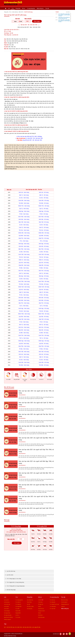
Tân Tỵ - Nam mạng (24, 338)
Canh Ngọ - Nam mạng (24, 308)
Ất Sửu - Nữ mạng (43, 295)
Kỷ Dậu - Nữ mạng (43, 251)
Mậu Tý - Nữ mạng (43, 195)
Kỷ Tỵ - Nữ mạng (44, 305)
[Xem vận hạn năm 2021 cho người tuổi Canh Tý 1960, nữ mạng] (11, 409)
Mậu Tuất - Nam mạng (24, 222)
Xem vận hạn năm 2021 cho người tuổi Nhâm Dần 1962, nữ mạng (36, 427)
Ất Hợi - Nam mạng (23, 321)
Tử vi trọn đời (18, 617)
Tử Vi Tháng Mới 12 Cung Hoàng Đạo (16, 586)
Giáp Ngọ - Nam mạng (24, 211)
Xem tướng (40, 602)
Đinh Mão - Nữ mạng (44, 300)
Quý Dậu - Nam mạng (24, 316)
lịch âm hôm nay (10, 627)
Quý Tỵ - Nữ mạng (43, 208)
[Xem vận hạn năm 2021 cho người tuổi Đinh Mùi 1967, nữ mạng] (11, 479)
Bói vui (23, 8)
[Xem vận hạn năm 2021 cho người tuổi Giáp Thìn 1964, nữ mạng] (11, 455)
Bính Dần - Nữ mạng (44, 297)
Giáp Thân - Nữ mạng (44, 346)
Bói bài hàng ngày (41, 617)
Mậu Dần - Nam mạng (24, 330)
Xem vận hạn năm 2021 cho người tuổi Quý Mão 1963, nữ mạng (36, 439)
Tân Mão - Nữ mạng (44, 203)
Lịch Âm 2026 (10, 575)
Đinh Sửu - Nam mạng (24, 327)
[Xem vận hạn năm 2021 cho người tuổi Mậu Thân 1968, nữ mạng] (11, 491)
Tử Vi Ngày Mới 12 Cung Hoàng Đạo (15, 582)
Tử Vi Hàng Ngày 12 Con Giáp (14, 578)
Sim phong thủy (29, 608)
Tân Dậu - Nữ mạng (43, 284)
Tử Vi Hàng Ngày (16, 526)
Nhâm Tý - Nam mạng (24, 259)
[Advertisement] (49, 3)
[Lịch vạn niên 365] (13, 3)
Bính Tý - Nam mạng (24, 324)
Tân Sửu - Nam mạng (24, 230)
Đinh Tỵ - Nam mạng (24, 273)
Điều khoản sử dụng (12, 635)
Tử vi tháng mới (18, 604)
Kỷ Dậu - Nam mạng (24, 251)
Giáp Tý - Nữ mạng (43, 292)
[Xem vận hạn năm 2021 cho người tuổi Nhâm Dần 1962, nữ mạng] (11, 432)
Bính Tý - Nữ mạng (43, 324)
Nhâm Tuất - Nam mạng (24, 286)
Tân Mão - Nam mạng (24, 203)
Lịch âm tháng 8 (7, 610)
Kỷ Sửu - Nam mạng (24, 197)
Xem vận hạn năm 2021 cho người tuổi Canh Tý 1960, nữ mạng (36, 403)
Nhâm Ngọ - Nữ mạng (44, 340)
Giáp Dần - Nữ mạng (44, 265)
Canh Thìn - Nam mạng (23, 335)
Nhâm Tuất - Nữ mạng (44, 286)
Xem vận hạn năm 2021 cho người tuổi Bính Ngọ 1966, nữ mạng (36, 462)
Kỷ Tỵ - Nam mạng (24, 305)
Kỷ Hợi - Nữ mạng (43, 224)
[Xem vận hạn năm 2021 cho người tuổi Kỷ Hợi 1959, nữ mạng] (11, 397)
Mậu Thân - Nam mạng (24, 249)
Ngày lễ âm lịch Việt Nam (8, 617)
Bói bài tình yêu (41, 608)
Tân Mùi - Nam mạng (24, 311)
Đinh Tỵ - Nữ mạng (43, 273)
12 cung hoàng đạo (31, 8)
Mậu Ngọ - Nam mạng (24, 276)
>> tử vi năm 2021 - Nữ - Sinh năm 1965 (29, 138)
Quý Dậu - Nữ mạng (44, 316)
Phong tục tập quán (7, 619)
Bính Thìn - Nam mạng (24, 270)
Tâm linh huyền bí (64, 602)
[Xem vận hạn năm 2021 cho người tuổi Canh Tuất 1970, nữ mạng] (11, 514)
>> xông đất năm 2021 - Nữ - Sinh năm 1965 (29, 140)
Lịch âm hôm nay (7, 604)
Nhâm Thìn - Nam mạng (24, 205)
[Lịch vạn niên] (5, 8)
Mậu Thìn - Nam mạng (24, 303)
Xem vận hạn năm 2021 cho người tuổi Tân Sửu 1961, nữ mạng (36, 415)
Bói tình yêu (40, 615)
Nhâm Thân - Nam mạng (24, 313)
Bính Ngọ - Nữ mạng (44, 243)
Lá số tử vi (17, 615)
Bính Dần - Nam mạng (24, 297)
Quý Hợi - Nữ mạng (43, 289)
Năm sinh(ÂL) (28, 18)
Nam (15, 21)
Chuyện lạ (63, 606)
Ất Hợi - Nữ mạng (44, 321)
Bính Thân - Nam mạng (23, 216)
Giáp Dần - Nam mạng (24, 265)
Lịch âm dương (6, 602)
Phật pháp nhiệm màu (65, 604)
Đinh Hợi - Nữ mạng (44, 192)
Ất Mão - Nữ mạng (43, 268)
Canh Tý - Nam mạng (24, 227)
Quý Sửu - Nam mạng (24, 262)
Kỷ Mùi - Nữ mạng (43, 278)
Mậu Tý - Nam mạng (24, 195)
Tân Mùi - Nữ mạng (43, 311)
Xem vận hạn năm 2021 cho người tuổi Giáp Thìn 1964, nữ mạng (36, 450)
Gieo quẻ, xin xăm (41, 610)
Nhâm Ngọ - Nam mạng (24, 340)
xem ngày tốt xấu (36, 627)
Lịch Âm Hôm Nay (11, 571)
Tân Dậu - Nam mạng (24, 284)
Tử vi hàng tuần (52, 602)
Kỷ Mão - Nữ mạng (43, 332)
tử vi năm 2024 (18, 627)
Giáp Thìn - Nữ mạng (44, 238)
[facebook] (60, 634)
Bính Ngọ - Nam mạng (24, 243)
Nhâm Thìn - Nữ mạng (43, 205)
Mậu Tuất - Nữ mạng (44, 222)
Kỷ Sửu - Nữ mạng (43, 197)
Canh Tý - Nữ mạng (43, 227)
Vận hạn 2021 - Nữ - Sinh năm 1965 (29, 24)
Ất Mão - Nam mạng (24, 268)
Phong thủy (18, 8)
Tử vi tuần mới (18, 602)
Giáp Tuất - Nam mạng (24, 319)
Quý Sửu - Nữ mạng (44, 262)
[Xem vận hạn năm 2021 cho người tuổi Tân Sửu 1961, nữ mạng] (11, 420)
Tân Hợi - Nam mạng (24, 257)
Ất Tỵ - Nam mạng (24, 241)
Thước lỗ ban (29, 602)
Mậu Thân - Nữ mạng (44, 249)
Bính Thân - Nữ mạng (44, 216)
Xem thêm (29, 369)
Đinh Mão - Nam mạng (24, 300)
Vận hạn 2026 (18, 610)
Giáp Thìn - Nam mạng (24, 238)
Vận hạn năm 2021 (22, 406)
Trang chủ (6, 12)
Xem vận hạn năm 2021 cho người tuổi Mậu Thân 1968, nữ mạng (36, 486)
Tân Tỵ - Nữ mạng (43, 338)
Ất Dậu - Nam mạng (24, 348)
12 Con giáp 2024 (42, 526)
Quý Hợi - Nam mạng (24, 289)
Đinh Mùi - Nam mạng (24, 246)
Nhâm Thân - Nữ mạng (43, 313)
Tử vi (13, 8)
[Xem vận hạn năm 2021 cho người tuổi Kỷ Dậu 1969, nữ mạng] (11, 502)
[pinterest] (67, 634)
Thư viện (47, 8)
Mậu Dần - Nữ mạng (44, 330)
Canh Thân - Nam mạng (24, 281)
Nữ (21, 21)
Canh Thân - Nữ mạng (43, 281)
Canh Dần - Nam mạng (24, 200)
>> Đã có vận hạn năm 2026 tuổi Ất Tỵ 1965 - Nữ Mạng (29, 136)
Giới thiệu (6, 635)
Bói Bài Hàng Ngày (11, 589)
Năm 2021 (21, 12)
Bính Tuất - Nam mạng (24, 351)
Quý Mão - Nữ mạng (44, 235)
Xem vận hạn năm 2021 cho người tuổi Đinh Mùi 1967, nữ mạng (36, 474)
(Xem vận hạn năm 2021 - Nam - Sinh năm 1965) (29, 27)
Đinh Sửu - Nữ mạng (44, 327)
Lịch (9, 8)
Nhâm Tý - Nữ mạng (44, 259)
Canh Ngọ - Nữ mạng (44, 308)
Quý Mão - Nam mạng (24, 235)
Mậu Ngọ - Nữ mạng (44, 276)
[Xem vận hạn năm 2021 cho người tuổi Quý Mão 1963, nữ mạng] (11, 444)
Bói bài (39, 606)
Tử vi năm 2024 (52, 608)
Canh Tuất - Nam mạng (23, 254)
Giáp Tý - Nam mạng (24, 292)
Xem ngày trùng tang (7, 615)
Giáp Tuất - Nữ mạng (44, 319)
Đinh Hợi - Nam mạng (24, 192)
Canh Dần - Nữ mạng (44, 200)
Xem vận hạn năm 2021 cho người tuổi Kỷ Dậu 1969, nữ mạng (36, 497)
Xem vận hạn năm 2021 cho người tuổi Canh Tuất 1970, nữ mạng (36, 509)
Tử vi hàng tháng (53, 606)
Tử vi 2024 (17, 608)
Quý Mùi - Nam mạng (24, 343)
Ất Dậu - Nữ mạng (43, 348)
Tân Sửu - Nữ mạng (44, 230)
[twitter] (63, 634)
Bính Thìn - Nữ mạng (44, 270)
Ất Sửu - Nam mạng (24, 295)
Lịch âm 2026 (6, 606)
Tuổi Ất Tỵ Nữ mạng (28, 12)
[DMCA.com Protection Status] (70, 634)
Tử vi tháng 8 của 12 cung (54, 604)
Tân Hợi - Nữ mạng (43, 257)
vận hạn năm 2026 (27, 627)
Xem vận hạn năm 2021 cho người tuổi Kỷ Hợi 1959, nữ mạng (36, 392)
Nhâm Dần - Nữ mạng (44, 232)
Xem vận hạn (15, 12)
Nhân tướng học (40, 8)
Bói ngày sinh (40, 604)
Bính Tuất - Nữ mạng (44, 351)
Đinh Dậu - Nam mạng (24, 219)
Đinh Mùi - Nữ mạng (44, 246)
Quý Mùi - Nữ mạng (43, 343)
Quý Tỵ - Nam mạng (24, 208)
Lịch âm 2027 (6, 608)
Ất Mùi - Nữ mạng (44, 214)
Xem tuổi (28, 604)
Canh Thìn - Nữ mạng (44, 335)
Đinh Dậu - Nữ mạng (44, 219)
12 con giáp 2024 (18, 606)
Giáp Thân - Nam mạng (23, 346)
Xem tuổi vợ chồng (30, 606)
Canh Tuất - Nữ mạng (44, 254)
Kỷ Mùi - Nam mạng (24, 278)
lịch (5, 627)
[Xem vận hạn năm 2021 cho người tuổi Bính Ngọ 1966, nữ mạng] (11, 467)
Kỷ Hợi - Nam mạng (24, 224)
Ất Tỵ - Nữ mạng (44, 241)
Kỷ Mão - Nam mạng (24, 332)
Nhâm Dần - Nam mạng (24, 232)
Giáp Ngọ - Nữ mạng (44, 211)
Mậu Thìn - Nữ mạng (44, 303)
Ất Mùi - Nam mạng (23, 214)
